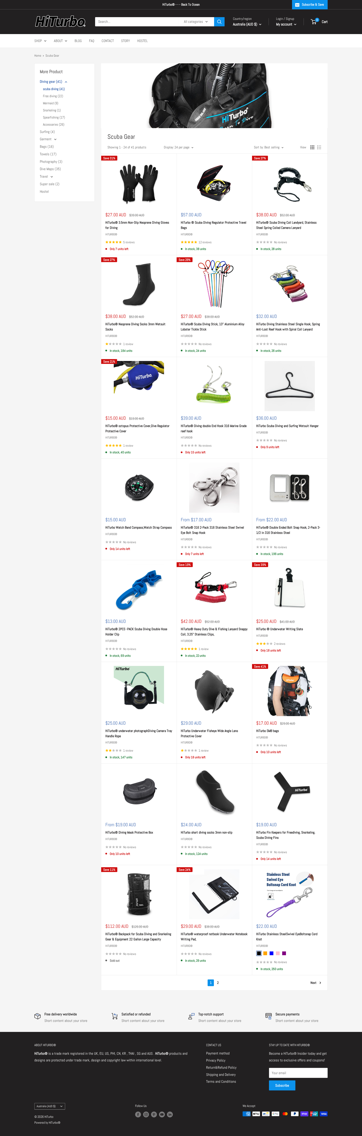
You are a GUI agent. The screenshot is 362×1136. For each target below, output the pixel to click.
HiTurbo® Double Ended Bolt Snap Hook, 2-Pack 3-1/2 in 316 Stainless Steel (288, 530)
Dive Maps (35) (50, 169)
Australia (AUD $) (46, 1106)
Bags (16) (47, 146)
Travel (44, 176)
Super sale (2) (49, 184)
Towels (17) (48, 154)
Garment (46, 139)
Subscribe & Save (313, 4)
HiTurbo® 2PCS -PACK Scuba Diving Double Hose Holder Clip (136, 631)
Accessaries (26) (53, 124)
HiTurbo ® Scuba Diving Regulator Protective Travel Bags (213, 225)
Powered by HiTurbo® (47, 1123)
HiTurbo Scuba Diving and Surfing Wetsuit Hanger (287, 426)
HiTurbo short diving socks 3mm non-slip (206, 832)
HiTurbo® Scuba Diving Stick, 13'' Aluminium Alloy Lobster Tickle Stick (212, 326)
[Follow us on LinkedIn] (170, 1114)
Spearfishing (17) (54, 117)
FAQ (91, 40)
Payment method (218, 1053)
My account (284, 24)
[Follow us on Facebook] (138, 1114)
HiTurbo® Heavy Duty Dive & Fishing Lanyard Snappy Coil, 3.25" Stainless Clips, (214, 631)
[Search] (219, 21)
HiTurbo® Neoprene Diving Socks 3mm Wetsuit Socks (135, 326)
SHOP (38, 40)
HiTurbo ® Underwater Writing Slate (279, 629)
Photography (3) (51, 161)
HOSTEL (142, 40)
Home (37, 55)
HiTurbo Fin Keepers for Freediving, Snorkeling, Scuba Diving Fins (285, 835)
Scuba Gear (52, 55)
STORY (125, 40)
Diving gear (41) (51, 81)
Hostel (44, 191)
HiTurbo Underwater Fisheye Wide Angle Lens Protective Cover (209, 733)
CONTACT (108, 40)
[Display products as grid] (312, 147)
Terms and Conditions (221, 1081)
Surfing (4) (47, 131)
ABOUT (58, 40)
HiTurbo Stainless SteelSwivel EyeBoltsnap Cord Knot (286, 936)
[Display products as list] (319, 147)
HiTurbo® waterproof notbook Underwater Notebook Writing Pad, (214, 936)
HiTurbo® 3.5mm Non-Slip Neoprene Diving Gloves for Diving (137, 225)
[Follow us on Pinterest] (154, 1114)
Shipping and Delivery (221, 1074)
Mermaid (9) (50, 103)
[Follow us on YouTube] (162, 1114)
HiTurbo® (111, 234)
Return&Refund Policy (221, 1067)
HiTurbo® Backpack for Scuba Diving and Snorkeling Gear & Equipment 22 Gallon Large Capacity (138, 936)
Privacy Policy (215, 1060)
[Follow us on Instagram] (146, 1114)
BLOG (78, 40)
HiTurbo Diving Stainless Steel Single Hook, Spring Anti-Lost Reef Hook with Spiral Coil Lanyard (288, 326)
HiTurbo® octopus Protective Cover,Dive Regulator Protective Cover (137, 428)
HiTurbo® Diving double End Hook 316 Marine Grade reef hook (214, 428)
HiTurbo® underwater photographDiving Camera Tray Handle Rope (138, 733)
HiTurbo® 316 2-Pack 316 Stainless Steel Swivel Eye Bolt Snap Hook (212, 530)
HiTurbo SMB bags (267, 731)
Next (313, 982)
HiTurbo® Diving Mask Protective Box (129, 832)
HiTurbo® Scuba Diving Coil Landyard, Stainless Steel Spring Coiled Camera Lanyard (286, 225)
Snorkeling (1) (52, 110)
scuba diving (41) (54, 89)
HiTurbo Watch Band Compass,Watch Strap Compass (138, 527)
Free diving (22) (53, 96)
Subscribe (282, 1085)
